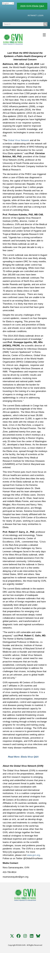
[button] (12, 936)
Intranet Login (35, 15)
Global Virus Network (18, 140)
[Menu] (44, 34)
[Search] (45, 24)
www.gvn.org (33, 855)
